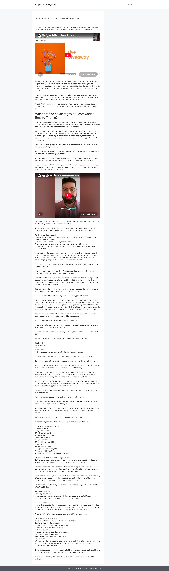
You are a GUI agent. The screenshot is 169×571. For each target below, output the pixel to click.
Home (130, 4)
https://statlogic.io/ (45, 4)
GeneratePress (96, 568)
